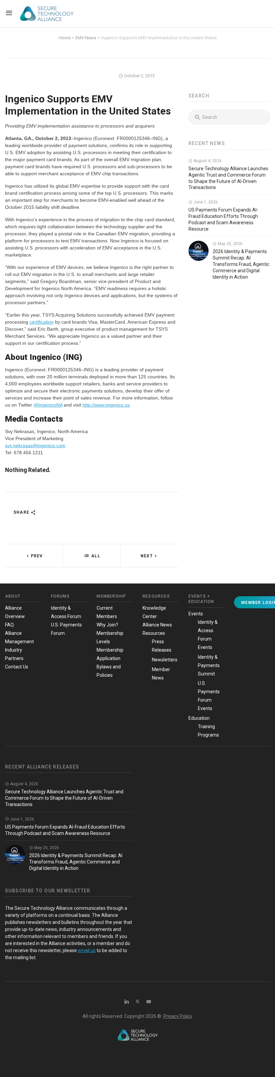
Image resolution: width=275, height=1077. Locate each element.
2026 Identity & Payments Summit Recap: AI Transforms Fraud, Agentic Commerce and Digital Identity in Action (241, 264)
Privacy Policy (177, 1016)
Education (199, 718)
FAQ (9, 624)
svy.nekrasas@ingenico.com (35, 445)
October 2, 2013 (139, 75)
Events (195, 613)
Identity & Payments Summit (209, 665)
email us (87, 950)
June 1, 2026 (205, 202)
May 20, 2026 (229, 243)
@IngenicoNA (48, 405)
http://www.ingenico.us (106, 405)
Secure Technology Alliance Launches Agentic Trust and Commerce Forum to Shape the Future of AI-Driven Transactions (64, 798)
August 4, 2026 (207, 160)
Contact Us (16, 666)
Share (22, 512)
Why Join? (107, 624)
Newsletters (164, 659)
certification (42, 322)
